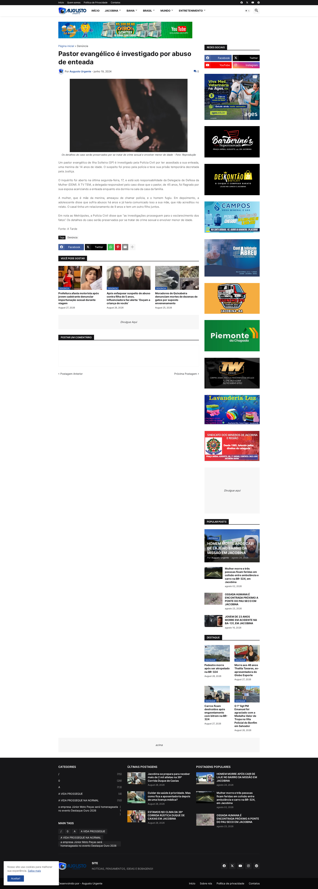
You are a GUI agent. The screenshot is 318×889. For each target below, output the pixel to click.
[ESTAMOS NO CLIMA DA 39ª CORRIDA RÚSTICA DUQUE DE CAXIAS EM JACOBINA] (136, 816)
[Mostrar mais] (132, 247)
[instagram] (248, 866)
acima (159, 744)
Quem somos (73, 2)
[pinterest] (258, 2)
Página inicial (66, 46)
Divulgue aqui (232, 490)
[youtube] (253, 2)
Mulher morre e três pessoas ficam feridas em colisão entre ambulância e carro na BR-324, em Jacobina (242, 575)
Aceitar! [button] (15, 878)
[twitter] (247, 2)
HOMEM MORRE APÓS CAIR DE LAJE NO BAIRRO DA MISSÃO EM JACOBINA (237, 777)
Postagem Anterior (71, 373)
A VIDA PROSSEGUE (90, 793)
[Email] (125, 247)
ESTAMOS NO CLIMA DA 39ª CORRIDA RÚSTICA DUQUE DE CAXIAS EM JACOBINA (166, 815)
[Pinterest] (118, 247)
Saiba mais (34, 870)
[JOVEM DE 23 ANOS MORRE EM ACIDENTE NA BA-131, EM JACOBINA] (213, 621)
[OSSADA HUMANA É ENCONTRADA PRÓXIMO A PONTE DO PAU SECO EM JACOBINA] (213, 599)
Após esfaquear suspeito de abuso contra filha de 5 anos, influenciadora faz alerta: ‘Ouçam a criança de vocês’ (128, 298)
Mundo (165, 10)
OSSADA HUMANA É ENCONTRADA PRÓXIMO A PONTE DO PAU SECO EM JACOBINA (241, 599)
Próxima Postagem (185, 373)
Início (61, 2)
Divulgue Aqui (128, 322)
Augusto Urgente (92, 883)
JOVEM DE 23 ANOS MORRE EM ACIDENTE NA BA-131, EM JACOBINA (241, 620)
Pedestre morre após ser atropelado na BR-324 (217, 668)
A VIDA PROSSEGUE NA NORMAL (90, 800)
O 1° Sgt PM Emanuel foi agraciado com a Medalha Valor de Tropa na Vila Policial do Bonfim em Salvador (245, 716)
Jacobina (111, 10)
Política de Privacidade (95, 2)
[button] (247, 11)
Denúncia (82, 46)
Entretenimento (191, 10)
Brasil (147, 10)
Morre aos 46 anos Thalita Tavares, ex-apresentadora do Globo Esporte (246, 670)
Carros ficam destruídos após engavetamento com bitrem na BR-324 (216, 712)
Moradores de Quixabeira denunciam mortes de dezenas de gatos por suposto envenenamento (176, 298)
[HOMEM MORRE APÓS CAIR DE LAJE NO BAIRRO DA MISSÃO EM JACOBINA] (205, 778)
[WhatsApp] (111, 247)
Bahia (131, 10)
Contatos (115, 2)
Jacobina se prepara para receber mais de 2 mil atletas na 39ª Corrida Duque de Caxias (169, 777)
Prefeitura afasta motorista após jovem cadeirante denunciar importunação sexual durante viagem (78, 298)
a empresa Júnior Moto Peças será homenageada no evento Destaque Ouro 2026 (89, 810)
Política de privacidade (230, 883)
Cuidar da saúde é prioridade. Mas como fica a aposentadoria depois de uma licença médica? (169, 796)
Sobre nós (206, 883)
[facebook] (242, 2)
